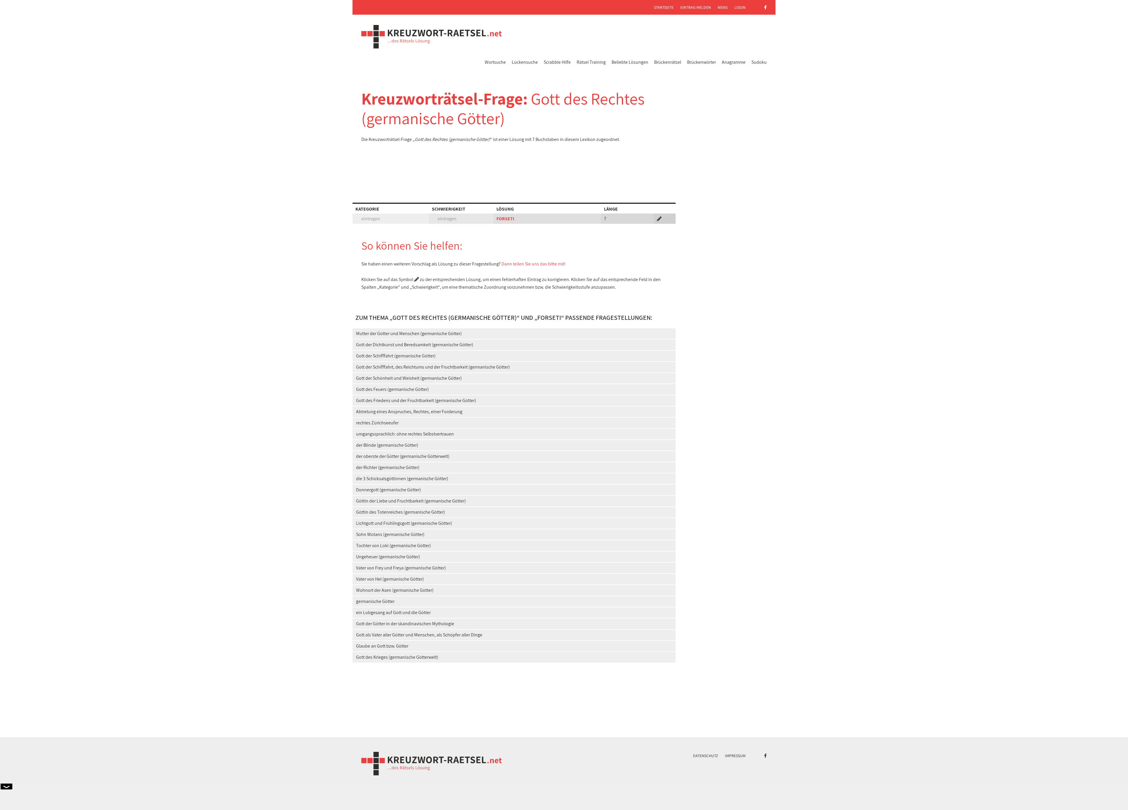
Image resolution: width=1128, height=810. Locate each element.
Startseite (664, 7)
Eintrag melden (695, 7)
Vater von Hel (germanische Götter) (390, 579)
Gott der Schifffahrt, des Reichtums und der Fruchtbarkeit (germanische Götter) (433, 367)
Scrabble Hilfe (557, 62)
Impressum (735, 755)
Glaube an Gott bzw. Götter (382, 646)
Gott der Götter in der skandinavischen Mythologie (405, 624)
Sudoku (759, 62)
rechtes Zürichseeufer (377, 423)
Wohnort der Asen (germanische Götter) (395, 590)
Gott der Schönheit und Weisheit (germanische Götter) (409, 378)
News (723, 7)
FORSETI (505, 219)
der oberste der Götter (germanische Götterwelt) (402, 456)
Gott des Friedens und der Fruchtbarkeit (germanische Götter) (416, 400)
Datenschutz (705, 755)
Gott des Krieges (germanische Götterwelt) (397, 657)
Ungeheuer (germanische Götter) (388, 557)
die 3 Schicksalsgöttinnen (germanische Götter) (402, 478)
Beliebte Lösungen (630, 62)
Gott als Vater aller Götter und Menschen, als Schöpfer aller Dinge (419, 635)
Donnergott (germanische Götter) (388, 490)
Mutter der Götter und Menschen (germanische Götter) (409, 333)
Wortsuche (495, 62)
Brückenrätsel (667, 62)
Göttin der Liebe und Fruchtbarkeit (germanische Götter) (411, 501)
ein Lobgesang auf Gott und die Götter (393, 612)
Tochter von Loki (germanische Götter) (393, 545)
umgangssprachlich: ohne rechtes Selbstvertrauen (405, 434)
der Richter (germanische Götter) (387, 467)
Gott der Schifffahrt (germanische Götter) (396, 356)
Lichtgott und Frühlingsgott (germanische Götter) (404, 523)
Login (740, 7)
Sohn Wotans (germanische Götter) (390, 534)
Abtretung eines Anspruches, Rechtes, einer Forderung (409, 412)
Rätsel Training (591, 62)
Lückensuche (525, 62)
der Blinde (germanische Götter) (387, 445)
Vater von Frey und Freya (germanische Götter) (401, 568)
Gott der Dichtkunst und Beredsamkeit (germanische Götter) (414, 345)
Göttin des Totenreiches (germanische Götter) (400, 512)
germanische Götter (375, 601)
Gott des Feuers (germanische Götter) (392, 389)
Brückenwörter (701, 62)
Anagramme (734, 62)
